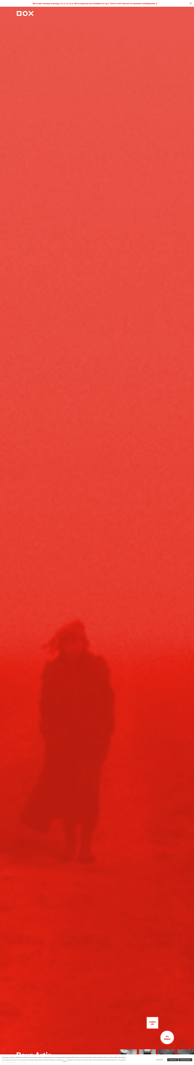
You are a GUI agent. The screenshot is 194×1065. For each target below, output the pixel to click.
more (64, 1061)
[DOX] (25, 13)
